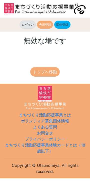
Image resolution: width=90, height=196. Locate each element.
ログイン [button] (28, 24)
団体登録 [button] (63, 24)
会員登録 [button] (45, 24)
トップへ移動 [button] (45, 71)
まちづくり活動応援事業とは (45, 114)
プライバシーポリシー (45, 138)
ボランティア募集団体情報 (45, 120)
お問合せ (45, 132)
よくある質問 (45, 126)
